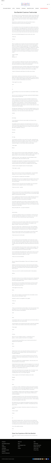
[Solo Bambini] (25, 4)
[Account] (47, 4)
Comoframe (24, 8)
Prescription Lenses (30, 8)
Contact (19, 448)
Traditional (18, 8)
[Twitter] (1, 0)
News (19, 443)
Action (13, 8)
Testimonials (36, 443)
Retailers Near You (37, 446)
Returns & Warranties (37, 445)
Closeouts (37, 8)
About (19, 446)
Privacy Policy (36, 449)
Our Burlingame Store (22, 445)
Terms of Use (36, 448)
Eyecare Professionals (6, 453)
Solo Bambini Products (7, 8)
